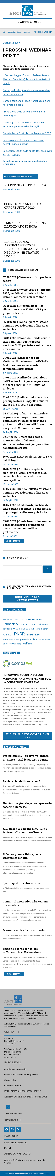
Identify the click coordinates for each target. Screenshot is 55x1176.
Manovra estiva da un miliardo (24, 930)
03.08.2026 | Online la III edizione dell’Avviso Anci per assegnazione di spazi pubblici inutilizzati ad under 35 (26, 383)
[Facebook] (6, 1129)
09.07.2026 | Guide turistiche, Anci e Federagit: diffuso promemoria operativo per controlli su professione (27, 526)
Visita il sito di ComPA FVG (15, 1142)
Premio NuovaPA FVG (11, 639)
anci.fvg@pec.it (14, 1054)
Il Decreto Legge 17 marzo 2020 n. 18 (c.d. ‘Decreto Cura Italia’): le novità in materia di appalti (26, 79)
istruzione (43, 624)
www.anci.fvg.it (10, 1057)
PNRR (19, 634)
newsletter (7, 629)
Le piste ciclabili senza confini (23, 781)
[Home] (4, 32)
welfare (27, 643)
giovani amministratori (29, 624)
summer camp (15, 644)
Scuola (41, 639)
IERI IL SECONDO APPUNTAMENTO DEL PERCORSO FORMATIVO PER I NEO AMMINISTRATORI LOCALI (26, 249)
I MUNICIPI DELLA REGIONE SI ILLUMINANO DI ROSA (26, 224)
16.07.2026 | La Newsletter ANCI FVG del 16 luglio (27, 458)
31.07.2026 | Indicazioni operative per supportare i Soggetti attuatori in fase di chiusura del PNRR (26, 401)
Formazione (11, 624)
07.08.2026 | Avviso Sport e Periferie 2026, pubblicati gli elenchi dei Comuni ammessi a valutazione (27, 293)
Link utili (7, 1148)
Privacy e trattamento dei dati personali (21, 1074)
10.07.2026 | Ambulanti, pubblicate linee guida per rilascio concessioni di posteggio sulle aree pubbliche (27, 508)
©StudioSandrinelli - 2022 (39, 1174)
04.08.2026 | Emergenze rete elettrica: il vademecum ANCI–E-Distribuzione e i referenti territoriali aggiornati (25, 363)
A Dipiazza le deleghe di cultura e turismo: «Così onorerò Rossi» (25, 830)
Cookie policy (10, 1080)
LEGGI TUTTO (13, 541)
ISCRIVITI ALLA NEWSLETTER (27, 598)
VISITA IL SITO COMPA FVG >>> (27, 735)
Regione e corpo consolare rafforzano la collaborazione (22, 950)
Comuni (29, 619)
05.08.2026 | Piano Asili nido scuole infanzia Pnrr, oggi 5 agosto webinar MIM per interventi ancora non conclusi (27, 343)
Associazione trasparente (15, 1069)
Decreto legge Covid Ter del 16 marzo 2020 (27, 133)
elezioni (39, 619)
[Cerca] (47, 569)
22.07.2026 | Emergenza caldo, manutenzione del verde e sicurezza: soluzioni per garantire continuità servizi (26, 442)
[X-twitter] (18, 1129)
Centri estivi (18, 620)
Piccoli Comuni (8, 635)
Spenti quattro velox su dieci (22, 883)
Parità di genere (42, 629)
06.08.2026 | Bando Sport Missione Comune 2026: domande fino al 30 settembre (25, 325)
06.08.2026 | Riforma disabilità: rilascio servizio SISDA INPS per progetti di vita (24, 309)
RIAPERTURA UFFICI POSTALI (26, 185)
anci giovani (7, 620)
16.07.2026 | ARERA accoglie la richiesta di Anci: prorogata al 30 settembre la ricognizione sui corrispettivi (25, 474)
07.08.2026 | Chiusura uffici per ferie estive (27, 279)
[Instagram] (12, 1129)
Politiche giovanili (33, 635)
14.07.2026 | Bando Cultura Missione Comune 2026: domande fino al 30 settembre (27, 492)
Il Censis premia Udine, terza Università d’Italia (22, 856)
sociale (47, 640)
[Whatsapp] (8, 1107)
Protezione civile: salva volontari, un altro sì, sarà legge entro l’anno (26, 757)
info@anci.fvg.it (14, 1052)
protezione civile (28, 639)
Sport (5, 643)
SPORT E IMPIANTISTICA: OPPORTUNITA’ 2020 (23, 205)
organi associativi (23, 628)
